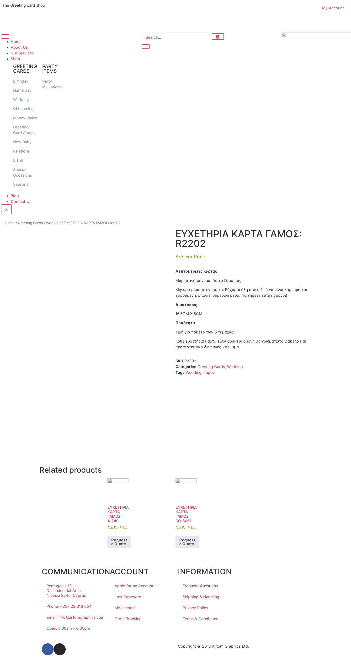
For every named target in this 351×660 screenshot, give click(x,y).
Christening (23, 108)
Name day (22, 90)
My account (125, 607)
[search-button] (146, 46)
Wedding (21, 99)
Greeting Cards (30, 223)
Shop (15, 58)
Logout (186, 23)
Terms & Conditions (200, 618)
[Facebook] (48, 649)
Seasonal (21, 184)
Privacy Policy (195, 607)
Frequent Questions (200, 585)
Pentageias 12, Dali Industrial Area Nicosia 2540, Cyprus (66, 590)
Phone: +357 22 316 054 (69, 606)
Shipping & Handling (201, 596)
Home (16, 41)
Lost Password (128, 596)
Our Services (22, 53)
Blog (15, 195)
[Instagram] (60, 649)
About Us (19, 47)
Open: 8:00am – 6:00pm (68, 628)
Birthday (20, 81)
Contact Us (21, 201)
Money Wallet (25, 118)
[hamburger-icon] (5, 36)
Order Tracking (128, 618)
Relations (21, 151)
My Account (333, 7)
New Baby (22, 141)
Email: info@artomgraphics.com (75, 617)
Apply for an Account (134, 585)
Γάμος (209, 372)
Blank (18, 160)
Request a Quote (119, 542)
